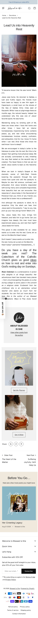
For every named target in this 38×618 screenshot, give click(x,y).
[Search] (29, 8)
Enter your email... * (11, 579)
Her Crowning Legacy (12, 523)
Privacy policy (24, 614)
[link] (11, 444)
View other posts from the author (19, 333)
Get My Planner (19, 390)
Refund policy (12, 614)
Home (4, 15)
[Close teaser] (6, 299)
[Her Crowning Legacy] (19, 503)
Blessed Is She (14, 596)
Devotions (12, 15)
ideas (33, 260)
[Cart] (34, 8)
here (3, 296)
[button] (2, 309)
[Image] (19, 368)
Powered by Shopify (27, 596)
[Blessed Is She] (15, 8)
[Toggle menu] (3, 8)
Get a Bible (19, 435)
